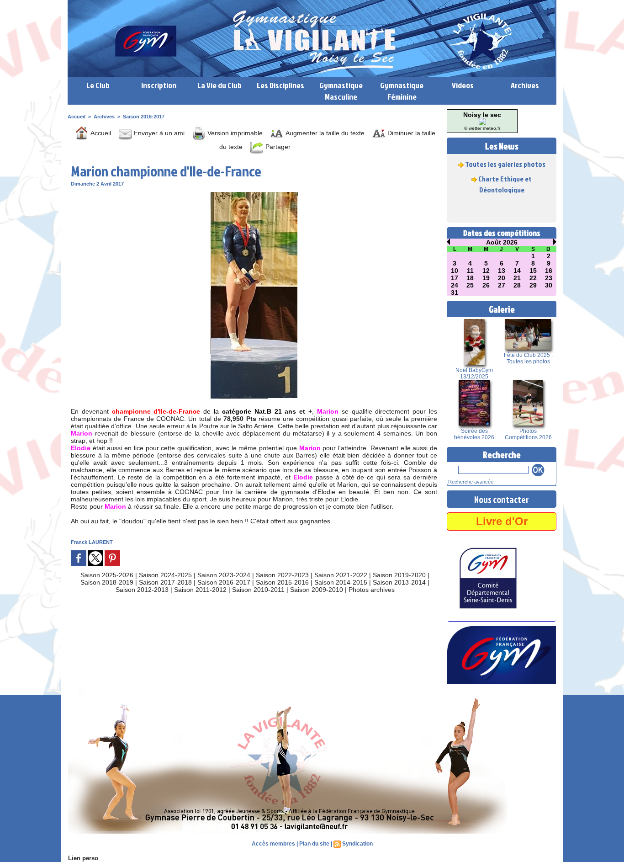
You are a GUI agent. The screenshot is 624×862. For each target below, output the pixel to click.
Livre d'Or (502, 521)
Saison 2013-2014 (399, 582)
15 (533, 270)
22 (533, 278)
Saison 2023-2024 (223, 575)
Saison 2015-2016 (282, 582)
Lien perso (83, 858)
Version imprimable (234, 133)
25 (470, 285)
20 (501, 278)
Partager (277, 146)
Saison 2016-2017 (143, 116)
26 (486, 285)
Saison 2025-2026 (106, 575)
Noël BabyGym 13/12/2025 (474, 373)
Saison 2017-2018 (165, 582)
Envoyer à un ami (158, 133)
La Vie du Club (219, 85)
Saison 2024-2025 (165, 575)
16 (548, 270)
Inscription (158, 85)
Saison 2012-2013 (142, 589)
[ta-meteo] (482, 120)
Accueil (76, 116)
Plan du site (314, 844)
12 (486, 270)
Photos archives (372, 589)
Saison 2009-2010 (316, 589)
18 (470, 278)
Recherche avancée (470, 481)
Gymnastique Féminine (401, 91)
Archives (525, 85)
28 (517, 285)
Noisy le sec (482, 114)
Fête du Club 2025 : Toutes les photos (528, 358)
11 (470, 270)
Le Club (98, 85)
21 (517, 278)
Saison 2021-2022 (340, 575)
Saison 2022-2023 (282, 575)
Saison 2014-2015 (340, 582)
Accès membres (273, 844)
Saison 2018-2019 (106, 582)
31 (454, 292)
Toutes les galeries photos (505, 158)
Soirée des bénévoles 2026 (474, 434)
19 (486, 278)
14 (517, 270)
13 (501, 270)
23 (548, 278)
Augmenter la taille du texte (324, 133)
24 (454, 285)
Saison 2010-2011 (258, 589)
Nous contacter (501, 499)
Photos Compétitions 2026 (528, 434)
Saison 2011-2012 (200, 589)
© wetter (472, 128)
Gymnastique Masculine (341, 91)
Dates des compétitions (501, 233)
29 (533, 285)
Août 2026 (502, 242)
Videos (463, 85)
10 (454, 270)
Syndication (357, 844)
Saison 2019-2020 (399, 575)
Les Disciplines (280, 85)
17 (454, 278)
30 (548, 285)
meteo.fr (491, 128)
